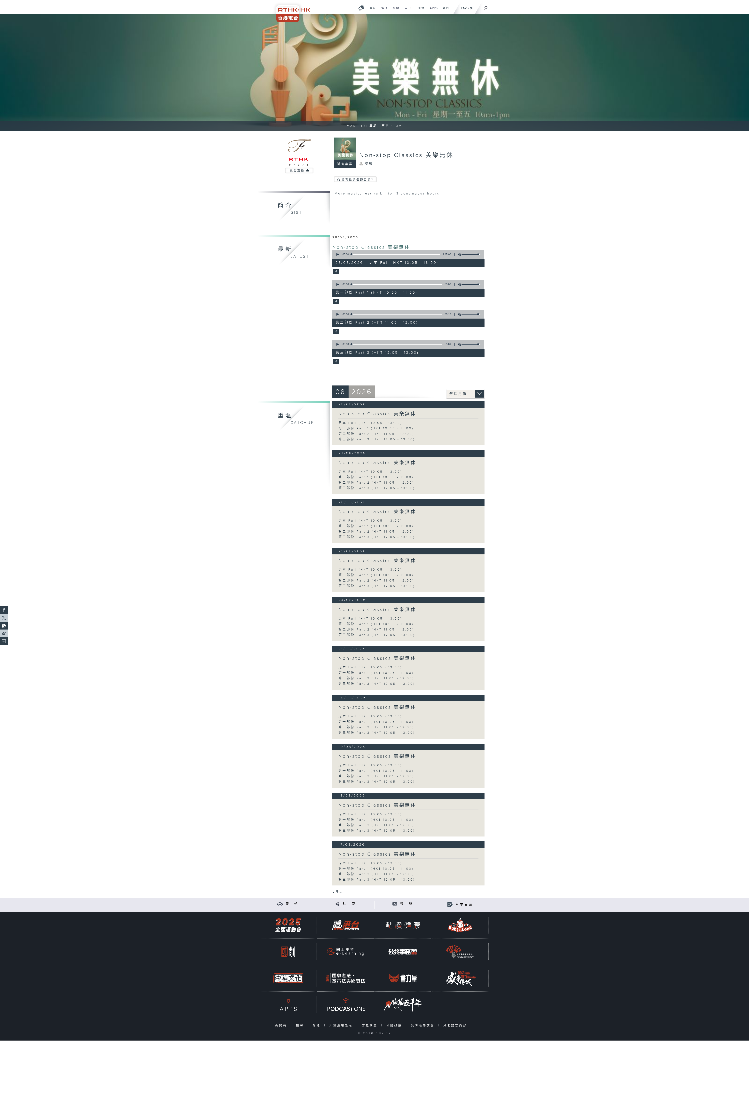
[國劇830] (288, 951)
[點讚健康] (402, 925)
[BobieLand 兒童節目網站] (460, 925)
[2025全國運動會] (288, 925)
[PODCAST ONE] (345, 1004)
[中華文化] (288, 978)
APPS (432, 10)
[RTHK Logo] (290, 11)
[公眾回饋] (449, 904)
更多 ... (337, 892)
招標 (317, 1025)
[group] (458, 254)
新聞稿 (282, 1025)
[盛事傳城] (460, 978)
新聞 (394, 10)
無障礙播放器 (423, 1025)
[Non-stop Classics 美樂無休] (335, 272)
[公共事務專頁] (402, 951)
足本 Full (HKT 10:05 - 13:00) (370, 423)
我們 (444, 10)
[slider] (471, 254)
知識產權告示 (342, 1025)
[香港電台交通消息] (280, 903)
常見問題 (370, 1025)
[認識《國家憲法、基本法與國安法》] (345, 978)
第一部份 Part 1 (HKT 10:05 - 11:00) (376, 428)
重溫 (419, 10)
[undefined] (361, 8)
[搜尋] (486, 7)
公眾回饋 (464, 904)
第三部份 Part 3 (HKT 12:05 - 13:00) (376, 439)
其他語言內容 (456, 1025)
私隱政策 (395, 1025)
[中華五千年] (402, 1004)
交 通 (292, 904)
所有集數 (345, 164)
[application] (406, 254)
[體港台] (345, 925)
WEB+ (407, 10)
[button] (337, 254)
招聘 (300, 1025)
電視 (371, 10)
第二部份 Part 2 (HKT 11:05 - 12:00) (376, 434)
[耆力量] (402, 978)
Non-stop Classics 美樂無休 (371, 247)
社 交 (349, 904)
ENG (464, 8)
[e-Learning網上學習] (345, 951)
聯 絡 (407, 904)
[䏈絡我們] (394, 903)
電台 (383, 10)
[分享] (337, 903)
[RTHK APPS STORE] (288, 1004)
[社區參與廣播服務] (460, 951)
